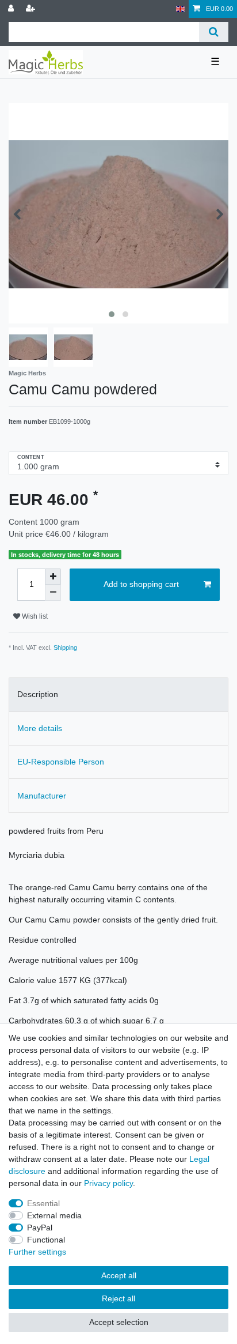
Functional (46, 1239)
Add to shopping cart (141, 584)
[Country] (180, 9)
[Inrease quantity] (53, 577)
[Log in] (12, 9)
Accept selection (118, 1322)
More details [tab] (39, 728)
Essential (43, 1203)
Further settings (37, 1251)
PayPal (39, 1227)
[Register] (31, 9)
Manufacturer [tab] (41, 795)
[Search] (213, 32)
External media (54, 1215)
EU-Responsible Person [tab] (60, 761)
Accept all (118, 1275)
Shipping (65, 647)
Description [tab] (37, 694)
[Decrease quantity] (53, 593)
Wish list (34, 616)
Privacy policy (108, 1183)
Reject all (118, 1298)
